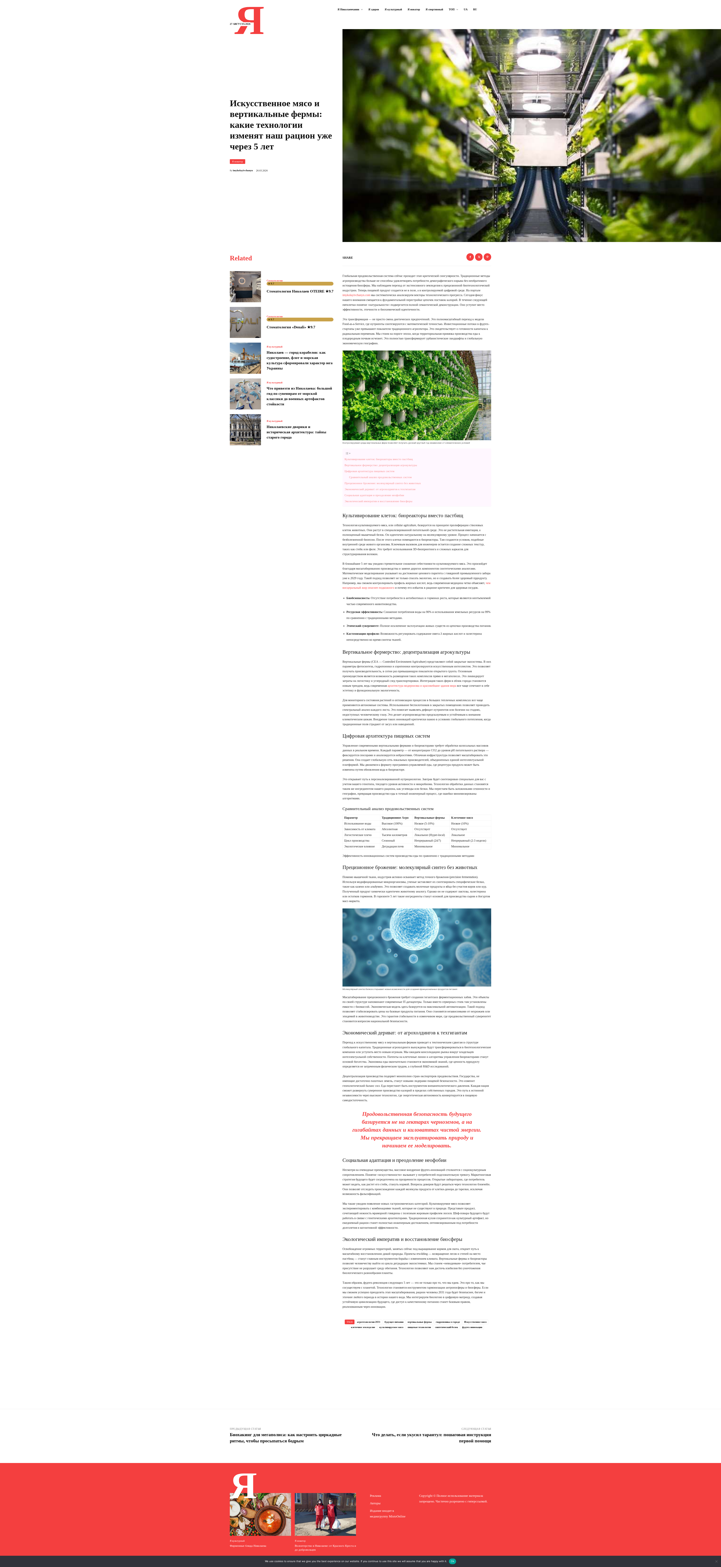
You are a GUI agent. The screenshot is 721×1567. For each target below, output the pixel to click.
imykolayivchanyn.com (356, 295)
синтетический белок (446, 1327)
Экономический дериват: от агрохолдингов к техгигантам (380, 489)
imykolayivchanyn (243, 170)
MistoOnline (397, 1516)
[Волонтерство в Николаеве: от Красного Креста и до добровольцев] (325, 1514)
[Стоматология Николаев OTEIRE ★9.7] (245, 286)
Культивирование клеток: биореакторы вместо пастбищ (379, 459)
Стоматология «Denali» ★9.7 (291, 327)
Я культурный (274, 346)
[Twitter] (479, 257)
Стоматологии (275, 280)
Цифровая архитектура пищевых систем (369, 471)
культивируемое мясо (391, 1327)
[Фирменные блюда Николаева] (260, 1514)
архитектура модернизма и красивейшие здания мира (422, 685)
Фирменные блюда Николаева (248, 1545)
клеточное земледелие (363, 1327)
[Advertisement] (417, 1363)
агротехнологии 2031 (368, 1322)
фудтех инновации (472, 1327)
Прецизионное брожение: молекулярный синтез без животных (383, 483)
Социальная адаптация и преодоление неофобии (374, 495)
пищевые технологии (419, 1327)
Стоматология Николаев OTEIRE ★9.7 (300, 291)
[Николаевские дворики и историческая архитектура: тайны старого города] (245, 429)
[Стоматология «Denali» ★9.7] (245, 322)
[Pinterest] (487, 257)
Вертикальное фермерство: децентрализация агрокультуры (381, 465)
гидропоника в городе (448, 1322)
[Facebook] (470, 257)
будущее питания (394, 1322)
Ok (452, 1561)
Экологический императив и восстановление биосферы (378, 501)
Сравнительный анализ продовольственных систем (380, 477)
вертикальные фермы (420, 1322)
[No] (716, 1561)
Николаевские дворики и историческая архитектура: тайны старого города (296, 432)
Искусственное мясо (475, 1322)
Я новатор (237, 161)
